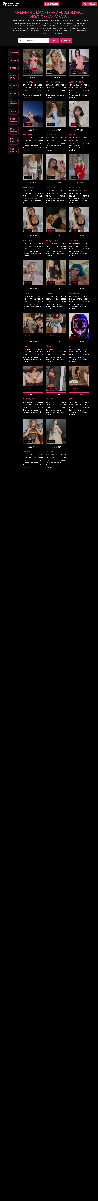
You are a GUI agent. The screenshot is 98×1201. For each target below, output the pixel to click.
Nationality (14, 68)
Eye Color (13, 130)
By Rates (13, 140)
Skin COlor (13, 102)
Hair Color (13, 120)
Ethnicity (14, 85)
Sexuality (14, 111)
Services (14, 60)
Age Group (13, 150)
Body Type (13, 76)
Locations (52, 4)
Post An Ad (89, 4)
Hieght (14, 93)
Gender (14, 52)
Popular (65, 40)
